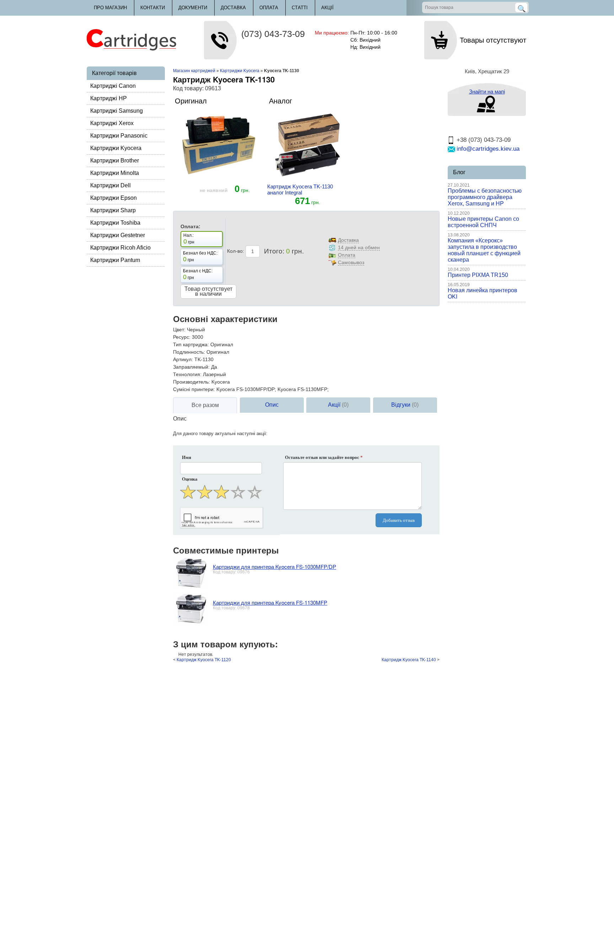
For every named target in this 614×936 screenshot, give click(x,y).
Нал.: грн (188, 239)
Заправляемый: (191, 367)
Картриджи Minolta (114, 173)
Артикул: (183, 359)
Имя (186, 457)
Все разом (205, 405)
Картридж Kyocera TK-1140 (409, 659)
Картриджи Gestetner (117, 235)
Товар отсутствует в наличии (208, 291)
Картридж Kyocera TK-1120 (204, 659)
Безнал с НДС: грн (197, 274)
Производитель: (191, 382)
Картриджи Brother (114, 160)
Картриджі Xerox (112, 123)
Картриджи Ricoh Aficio (120, 248)
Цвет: (179, 329)
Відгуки (405, 405)
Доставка (233, 7)
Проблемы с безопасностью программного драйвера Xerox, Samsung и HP (485, 197)
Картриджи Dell (110, 185)
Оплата (268, 7)
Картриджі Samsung (116, 111)
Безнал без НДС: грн (200, 257)
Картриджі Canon (113, 86)
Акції (327, 7)
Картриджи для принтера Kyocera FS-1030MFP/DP (274, 566)
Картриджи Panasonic (118, 136)
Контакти (152, 7)
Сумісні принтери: (194, 389)
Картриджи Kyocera (115, 148)
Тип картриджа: (191, 344)
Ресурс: (181, 337)
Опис (272, 405)
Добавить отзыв (399, 520)
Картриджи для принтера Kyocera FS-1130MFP (270, 602)
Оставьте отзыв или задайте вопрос (324, 457)
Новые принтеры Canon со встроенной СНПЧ (483, 222)
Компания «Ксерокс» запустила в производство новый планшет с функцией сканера (484, 250)
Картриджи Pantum (115, 260)
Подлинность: (189, 352)
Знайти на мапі (487, 92)
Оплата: (190, 226)
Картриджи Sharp (113, 210)
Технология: (187, 374)
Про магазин (110, 7)
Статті (300, 7)
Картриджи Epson (113, 198)
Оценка (190, 479)
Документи (192, 7)
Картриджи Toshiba (115, 223)
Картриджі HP (108, 98)
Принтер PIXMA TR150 (478, 275)
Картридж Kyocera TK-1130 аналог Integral (300, 189)
